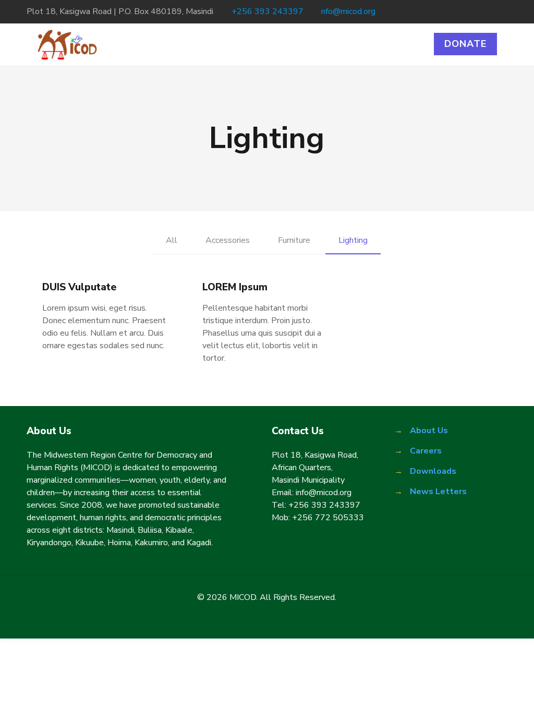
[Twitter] (473, 11)
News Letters (438, 491)
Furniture (294, 240)
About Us (429, 430)
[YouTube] (487, 11)
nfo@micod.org (348, 11)
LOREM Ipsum (235, 287)
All (171, 240)
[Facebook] (459, 11)
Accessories (227, 240)
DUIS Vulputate (79, 287)
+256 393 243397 (268, 11)
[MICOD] (67, 44)
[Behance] (501, 11)
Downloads (433, 471)
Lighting (353, 240)
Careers (426, 451)
